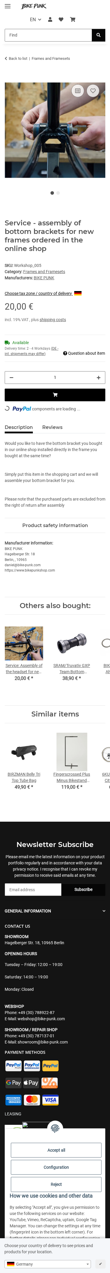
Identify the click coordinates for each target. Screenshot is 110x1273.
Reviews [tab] (52, 427)
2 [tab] (58, 193)
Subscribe (83, 889)
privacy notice (25, 869)
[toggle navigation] (8, 3)
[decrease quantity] (11, 378)
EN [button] (33, 19)
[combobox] (47, 1264)
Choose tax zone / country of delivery (39, 293)
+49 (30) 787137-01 (36, 1035)
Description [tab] (19, 427)
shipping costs (53, 319)
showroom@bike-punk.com (43, 1042)
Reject (56, 1184)
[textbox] (48, 1264)
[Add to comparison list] (77, 90)
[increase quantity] (98, 378)
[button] (50, 20)
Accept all (56, 1150)
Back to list (18, 58)
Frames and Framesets (44, 271)
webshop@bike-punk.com (41, 1018)
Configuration (56, 1167)
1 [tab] (52, 193)
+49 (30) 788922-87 (36, 1012)
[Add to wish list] (93, 90)
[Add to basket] (9, 76)
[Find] (98, 35)
